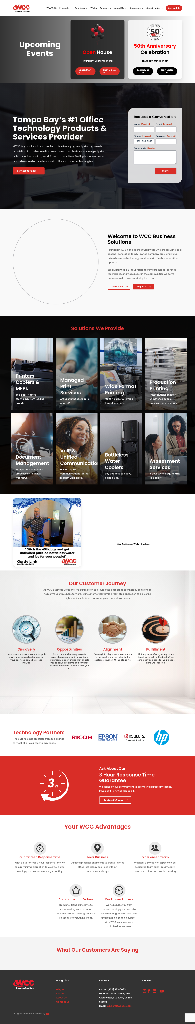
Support (61, 993)
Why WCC (62, 989)
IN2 (47, 1013)
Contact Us (62, 1001)
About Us (61, 997)
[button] (85, 71)
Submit (165, 170)
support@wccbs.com (118, 1006)
